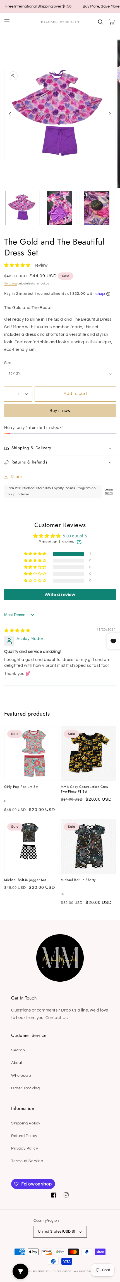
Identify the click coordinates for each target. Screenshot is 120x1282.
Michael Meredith (38, 1271)
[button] (7, 22)
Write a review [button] (60, 594)
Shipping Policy (25, 1123)
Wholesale (21, 1076)
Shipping (10, 283)
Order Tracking (25, 1088)
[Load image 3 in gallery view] (97, 208)
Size (7, 363)
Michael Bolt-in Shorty (78, 880)
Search (18, 1050)
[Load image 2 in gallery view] (60, 208)
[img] (17, 631)
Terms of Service (27, 1161)
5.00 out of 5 (75, 536)
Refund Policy (24, 1136)
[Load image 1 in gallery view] (23, 208)
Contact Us (56, 1018)
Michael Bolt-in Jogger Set (25, 880)
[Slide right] (109, 113)
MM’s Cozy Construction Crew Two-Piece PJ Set (85, 789)
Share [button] (16, 477)
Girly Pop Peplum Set (21, 786)
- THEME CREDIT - (62, 1271)
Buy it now (60, 411)
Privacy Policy (24, 1148)
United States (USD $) (56, 1231)
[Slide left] (10, 113)
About (17, 1063)
